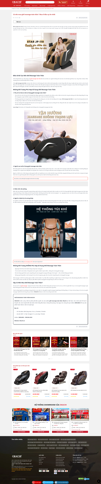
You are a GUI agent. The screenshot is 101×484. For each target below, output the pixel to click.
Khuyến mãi (41, 459)
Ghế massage (27, 5)
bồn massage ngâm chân (64, 445)
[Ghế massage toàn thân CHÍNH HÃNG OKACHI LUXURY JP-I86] (41, 378)
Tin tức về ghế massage (24, 8)
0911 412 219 (77, 460)
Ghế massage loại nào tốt (54, 439)
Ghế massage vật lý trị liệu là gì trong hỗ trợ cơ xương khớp (40, 349)
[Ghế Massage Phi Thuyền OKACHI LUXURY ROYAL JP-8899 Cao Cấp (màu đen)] (22, 378)
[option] (21, 421)
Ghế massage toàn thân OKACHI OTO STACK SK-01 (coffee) (59, 391)
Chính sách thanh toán (60, 465)
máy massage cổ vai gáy (75, 445)
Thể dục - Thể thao (61, 5)
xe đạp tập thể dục (41, 445)
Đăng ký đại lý (80, 5)
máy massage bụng (78, 448)
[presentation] (14, 350)
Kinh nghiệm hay (42, 457)
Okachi (40, 460)
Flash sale (41, 462)
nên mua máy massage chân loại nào (68, 439)
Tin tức (87, 5)
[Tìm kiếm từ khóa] (27, 2)
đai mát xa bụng (44, 448)
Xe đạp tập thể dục (51, 5)
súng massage (52, 448)
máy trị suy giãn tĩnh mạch (52, 445)
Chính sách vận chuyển (60, 457)
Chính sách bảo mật (60, 464)
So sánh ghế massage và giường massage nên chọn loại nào (59, 349)
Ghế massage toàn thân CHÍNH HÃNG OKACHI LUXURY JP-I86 (40, 391)
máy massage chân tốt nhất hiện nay (35, 442)
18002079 (78, 457)
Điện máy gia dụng (71, 5)
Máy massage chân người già (49, 442)
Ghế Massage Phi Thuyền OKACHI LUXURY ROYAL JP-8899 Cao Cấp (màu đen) (21, 391)
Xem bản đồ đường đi (16, 429)
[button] (49, 358)
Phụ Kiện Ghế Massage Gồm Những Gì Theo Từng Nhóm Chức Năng (78, 349)
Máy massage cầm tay (32, 439)
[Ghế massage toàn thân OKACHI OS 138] (79, 378)
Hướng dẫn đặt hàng (60, 459)
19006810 (79, 462)
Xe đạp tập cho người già (62, 442)
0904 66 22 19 (79, 459)
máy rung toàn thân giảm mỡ (33, 448)
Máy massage (42, 5)
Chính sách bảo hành (60, 462)
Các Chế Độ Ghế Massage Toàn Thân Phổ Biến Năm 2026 (22, 349)
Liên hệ (40, 464)
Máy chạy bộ (34, 5)
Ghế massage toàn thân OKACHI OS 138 (78, 390)
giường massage (70, 448)
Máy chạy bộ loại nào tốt (43, 439)
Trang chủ (14, 8)
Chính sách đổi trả (59, 460)
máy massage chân (85, 445)
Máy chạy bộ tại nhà (82, 442)
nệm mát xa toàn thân (60, 448)
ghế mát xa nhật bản (32, 445)
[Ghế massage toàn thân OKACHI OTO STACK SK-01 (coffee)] (60, 378)
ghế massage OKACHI (72, 442)
